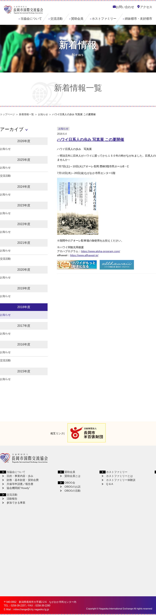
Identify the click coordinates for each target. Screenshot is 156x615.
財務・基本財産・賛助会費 (23, 479)
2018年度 (23, 307)
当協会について (31, 18)
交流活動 (56, 18)
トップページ (7, 114)
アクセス (146, 7)
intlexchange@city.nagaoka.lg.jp (31, 609)
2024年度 (23, 186)
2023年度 (23, 205)
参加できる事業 (16, 502)
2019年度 (23, 288)
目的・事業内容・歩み (20, 475)
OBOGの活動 (72, 490)
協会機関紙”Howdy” (18, 487)
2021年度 (23, 242)
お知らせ (43, 114)
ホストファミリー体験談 (120, 479)
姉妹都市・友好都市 (138, 18)
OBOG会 (69, 482)
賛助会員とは (72, 475)
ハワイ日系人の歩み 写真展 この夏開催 (90, 139)
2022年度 (23, 224)
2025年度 (23, 159)
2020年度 (23, 269)
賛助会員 (77, 18)
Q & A (109, 483)
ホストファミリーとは (119, 475)
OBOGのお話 (72, 486)
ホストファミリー (104, 18)
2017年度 (23, 325)
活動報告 (12, 498)
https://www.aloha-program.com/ (100, 251)
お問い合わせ (125, 7)
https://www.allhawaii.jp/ (84, 255)
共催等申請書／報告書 (20, 483)
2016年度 (23, 344)
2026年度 (23, 141)
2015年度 (23, 371)
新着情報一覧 (26, 114)
